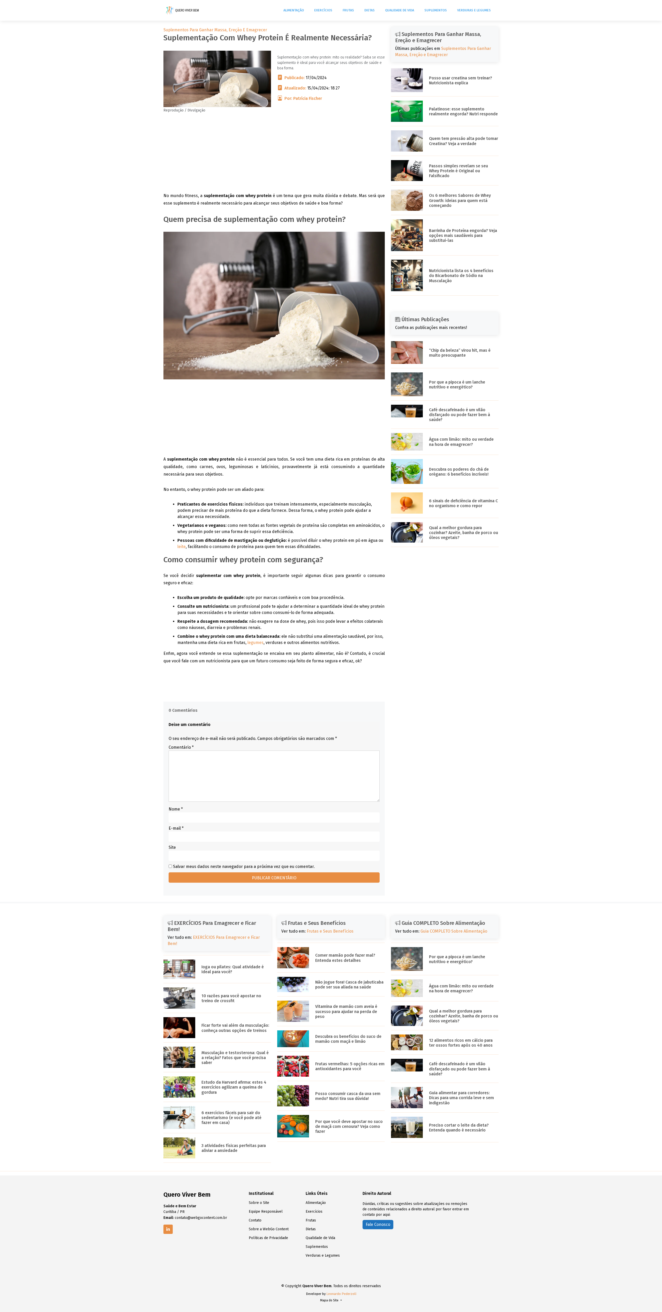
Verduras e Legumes (474, 10)
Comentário (181, 747)
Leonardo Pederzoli (341, 1294)
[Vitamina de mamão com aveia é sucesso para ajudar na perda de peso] (293, 1011)
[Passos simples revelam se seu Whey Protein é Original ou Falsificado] (407, 170)
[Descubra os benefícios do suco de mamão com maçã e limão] (293, 1038)
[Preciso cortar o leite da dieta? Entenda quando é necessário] (407, 1126)
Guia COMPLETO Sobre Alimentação (453, 931)
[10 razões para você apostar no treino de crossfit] (179, 997)
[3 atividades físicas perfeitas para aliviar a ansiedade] (179, 1147)
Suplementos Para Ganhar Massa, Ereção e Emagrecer (215, 29)
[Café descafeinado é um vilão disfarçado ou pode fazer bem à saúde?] (407, 410)
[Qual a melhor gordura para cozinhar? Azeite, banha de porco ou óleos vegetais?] (407, 532)
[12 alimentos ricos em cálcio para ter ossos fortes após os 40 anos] (407, 1042)
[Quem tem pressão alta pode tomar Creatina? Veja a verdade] (407, 140)
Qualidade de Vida (399, 10)
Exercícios (323, 10)
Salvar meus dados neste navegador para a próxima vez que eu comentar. (244, 866)
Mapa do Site (329, 1300)
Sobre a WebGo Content (269, 1229)
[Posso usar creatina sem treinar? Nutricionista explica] (407, 79)
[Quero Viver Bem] (182, 10)
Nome (176, 809)
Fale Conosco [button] (378, 1224)
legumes (255, 642)
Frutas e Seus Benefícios (330, 931)
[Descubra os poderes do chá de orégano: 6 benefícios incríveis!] (407, 471)
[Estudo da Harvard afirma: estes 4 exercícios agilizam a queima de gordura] (179, 1086)
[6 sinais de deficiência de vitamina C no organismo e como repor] (407, 502)
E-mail (176, 828)
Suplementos (435, 10)
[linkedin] (168, 1229)
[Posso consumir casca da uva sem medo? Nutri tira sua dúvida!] (293, 1095)
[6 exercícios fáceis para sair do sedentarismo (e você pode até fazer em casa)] (179, 1117)
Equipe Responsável (266, 1211)
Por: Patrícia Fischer (303, 98)
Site (172, 847)
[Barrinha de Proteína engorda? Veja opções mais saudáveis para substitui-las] (407, 235)
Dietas (369, 10)
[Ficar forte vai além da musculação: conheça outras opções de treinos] (179, 1027)
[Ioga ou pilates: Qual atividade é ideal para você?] (179, 968)
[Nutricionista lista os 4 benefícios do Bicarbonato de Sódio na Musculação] (407, 275)
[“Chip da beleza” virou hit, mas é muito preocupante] (407, 352)
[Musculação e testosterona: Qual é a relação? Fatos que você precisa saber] (179, 1057)
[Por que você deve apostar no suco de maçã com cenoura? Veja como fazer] (293, 1125)
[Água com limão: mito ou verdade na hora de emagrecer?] (407, 441)
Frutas (348, 10)
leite (181, 546)
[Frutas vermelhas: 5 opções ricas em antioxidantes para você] (293, 1065)
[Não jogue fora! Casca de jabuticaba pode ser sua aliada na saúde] (293, 984)
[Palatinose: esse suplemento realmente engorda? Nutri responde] (407, 110)
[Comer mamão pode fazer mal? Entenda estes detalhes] (293, 957)
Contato (255, 1220)
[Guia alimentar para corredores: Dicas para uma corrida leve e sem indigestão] (407, 1097)
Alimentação (293, 10)
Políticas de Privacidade (268, 1238)
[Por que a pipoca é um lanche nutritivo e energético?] (407, 383)
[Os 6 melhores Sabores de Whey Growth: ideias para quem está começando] (407, 199)
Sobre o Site (259, 1203)
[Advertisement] (274, 156)
